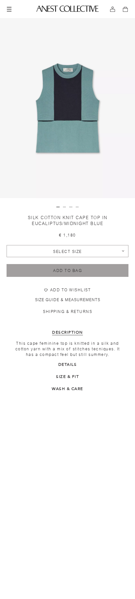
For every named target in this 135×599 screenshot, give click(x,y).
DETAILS (67, 364)
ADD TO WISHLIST (70, 290)
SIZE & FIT (67, 376)
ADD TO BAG (67, 270)
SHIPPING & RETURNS (67, 311)
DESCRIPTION (67, 332)
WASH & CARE (67, 388)
